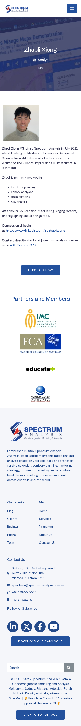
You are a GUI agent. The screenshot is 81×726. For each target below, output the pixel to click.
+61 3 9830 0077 (23, 245)
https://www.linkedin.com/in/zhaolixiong (35, 230)
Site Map (15, 698)
